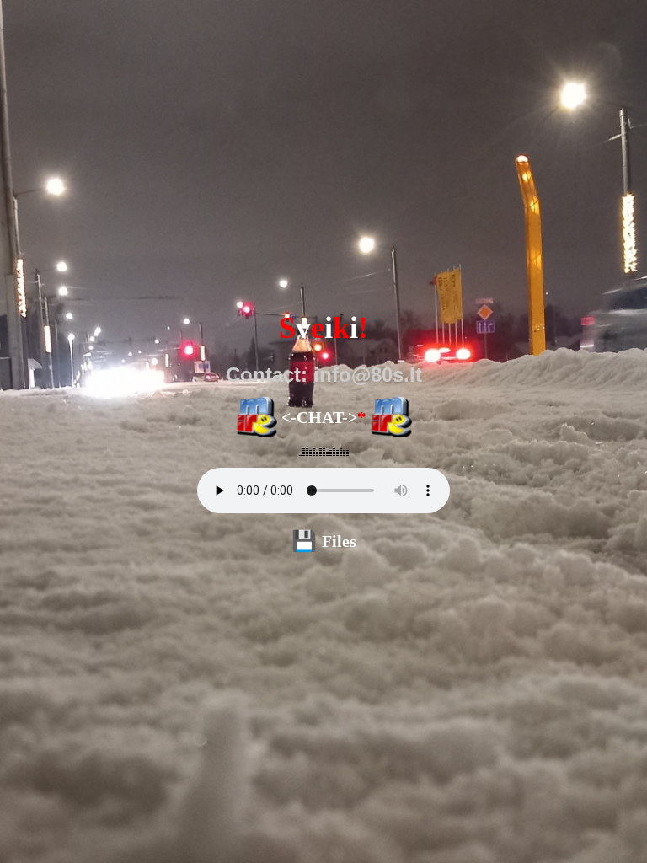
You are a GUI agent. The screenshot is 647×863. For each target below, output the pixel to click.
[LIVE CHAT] (256, 417)
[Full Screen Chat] (391, 417)
